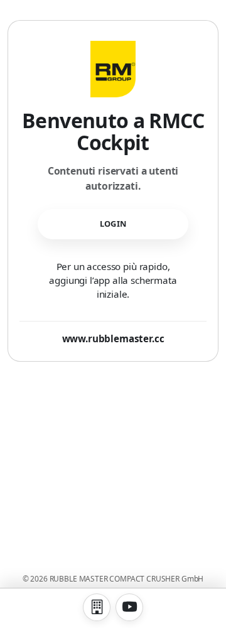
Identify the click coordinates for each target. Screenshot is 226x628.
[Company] (96, 607)
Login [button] (113, 223)
